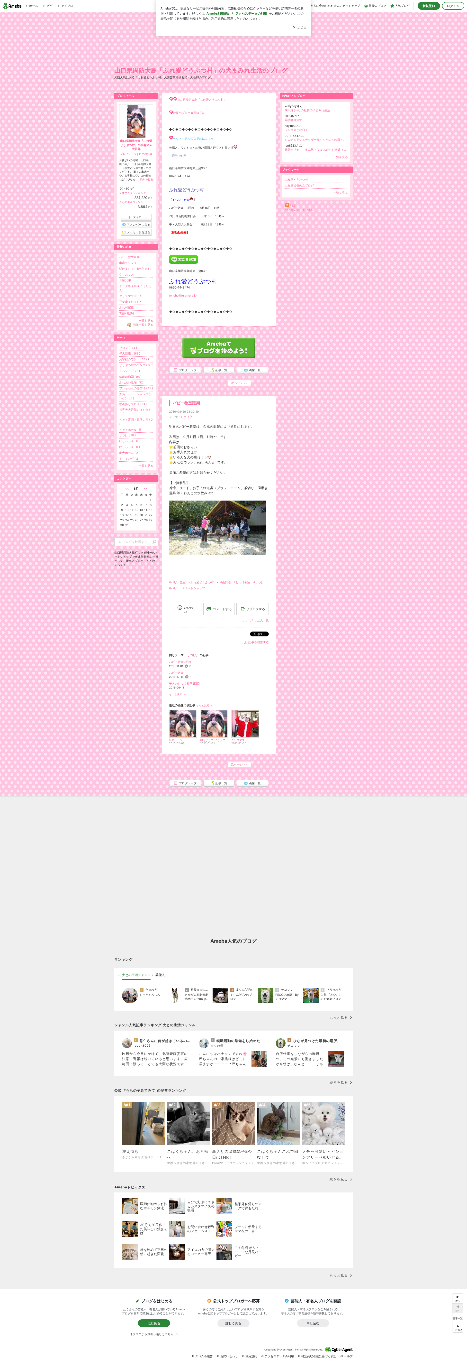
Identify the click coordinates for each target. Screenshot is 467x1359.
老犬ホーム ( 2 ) (129, 453)
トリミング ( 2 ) (129, 458)
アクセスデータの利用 (279, 1356)
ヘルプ (348, 1356)
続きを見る (146, 179)
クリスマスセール (131, 296)
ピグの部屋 (145, 154)
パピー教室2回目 (180, 662)
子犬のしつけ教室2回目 (184, 683)
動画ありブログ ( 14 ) (133, 404)
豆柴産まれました (131, 302)
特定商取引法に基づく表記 (318, 1356)
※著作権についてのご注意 (299, 209)
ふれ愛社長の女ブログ (299, 185)
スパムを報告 (204, 1356)
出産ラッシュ (128, 263)
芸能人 (160, 975)
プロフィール (128, 154)
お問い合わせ (229, 1356)
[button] (457, 1328)
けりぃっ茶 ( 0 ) (129, 447)
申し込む (313, 1323)
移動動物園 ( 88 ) (130, 377)
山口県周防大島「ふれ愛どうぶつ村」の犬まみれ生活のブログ (201, 70)
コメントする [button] (222, 609)
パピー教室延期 (186, 403)
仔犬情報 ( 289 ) (129, 353)
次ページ (239, 383)
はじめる (154, 1323)
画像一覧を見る (143, 324)
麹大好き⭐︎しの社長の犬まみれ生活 (307, 110)
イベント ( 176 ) (129, 371)
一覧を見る (340, 157)
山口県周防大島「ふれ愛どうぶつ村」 (201, 100)
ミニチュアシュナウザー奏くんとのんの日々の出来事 (316, 139)
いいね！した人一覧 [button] (255, 620)
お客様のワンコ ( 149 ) (134, 359)
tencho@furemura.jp (183, 295)
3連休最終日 (127, 313)
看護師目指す (293, 120)
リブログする (255, 609)
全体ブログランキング (132, 193)
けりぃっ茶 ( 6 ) (129, 441)
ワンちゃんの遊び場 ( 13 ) (136, 388)
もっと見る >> (178, 694)
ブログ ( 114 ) (128, 348)
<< (127, 488)
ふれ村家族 (126, 307)
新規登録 (428, 6)
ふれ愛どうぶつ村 (296, 179)
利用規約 (251, 1356)
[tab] (136, 975)
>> (145, 488)
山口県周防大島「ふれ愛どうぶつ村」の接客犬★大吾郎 (136, 145)
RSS (292, 205)
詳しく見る (233, 1323)
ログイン (453, 6)
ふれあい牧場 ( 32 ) (131, 382)
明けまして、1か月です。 (136, 268)
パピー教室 (176, 673)
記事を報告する (258, 642)
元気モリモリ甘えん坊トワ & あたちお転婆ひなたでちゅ (316, 149)
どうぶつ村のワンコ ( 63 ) (136, 365)
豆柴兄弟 (125, 280)
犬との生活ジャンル (131, 202)
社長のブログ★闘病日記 (189, 113)
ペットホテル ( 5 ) (131, 429)
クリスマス (126, 274)
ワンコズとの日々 (296, 130)
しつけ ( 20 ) (127, 435)
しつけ (185, 417)
